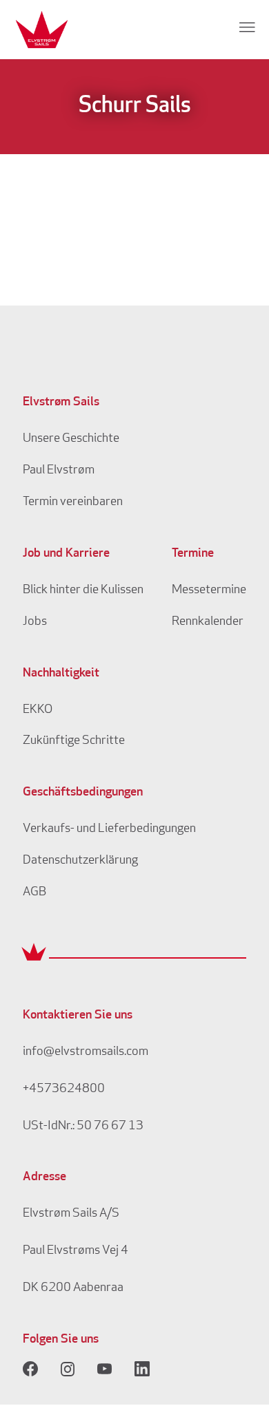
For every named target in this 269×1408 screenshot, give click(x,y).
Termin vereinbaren (73, 502)
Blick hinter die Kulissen (83, 590)
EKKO (37, 710)
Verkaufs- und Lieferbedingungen (109, 829)
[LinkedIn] (142, 1368)
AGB (34, 892)
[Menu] (247, 27)
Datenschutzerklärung (80, 861)
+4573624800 (64, 1089)
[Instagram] (67, 1368)
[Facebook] (30, 1368)
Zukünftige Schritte (74, 741)
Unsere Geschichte (71, 439)
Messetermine (209, 590)
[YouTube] (104, 1368)
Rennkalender (207, 622)
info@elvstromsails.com (85, 1052)
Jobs (35, 622)
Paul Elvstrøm (58, 471)
